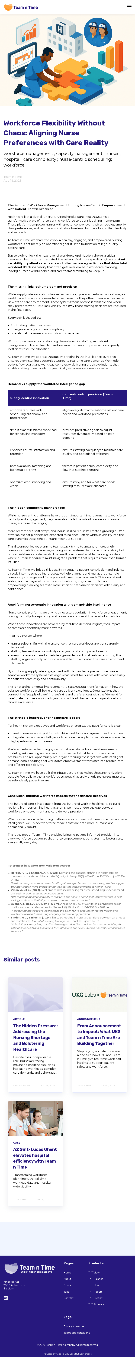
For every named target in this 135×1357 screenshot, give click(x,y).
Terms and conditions (77, 1332)
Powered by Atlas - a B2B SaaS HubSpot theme (67, 1353)
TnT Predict (95, 1298)
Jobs (66, 1291)
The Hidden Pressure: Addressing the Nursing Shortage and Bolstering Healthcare (35, 1037)
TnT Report (95, 1291)
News (67, 1285)
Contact (68, 1298)
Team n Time (13, 176)
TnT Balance (95, 1279)
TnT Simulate (96, 1304)
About (67, 1279)
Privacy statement (75, 1326)
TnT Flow (93, 1285)
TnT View (93, 1272)
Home (68, 1272)
